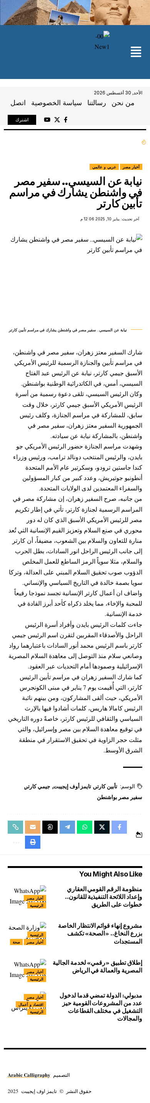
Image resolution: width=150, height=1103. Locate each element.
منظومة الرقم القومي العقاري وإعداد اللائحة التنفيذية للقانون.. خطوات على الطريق (103, 897)
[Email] (32, 827)
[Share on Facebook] (119, 827)
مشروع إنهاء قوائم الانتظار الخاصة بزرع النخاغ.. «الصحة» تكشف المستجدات (100, 933)
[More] (15, 842)
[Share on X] (102, 827)
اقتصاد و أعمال (30, 1004)
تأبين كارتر (105, 786)
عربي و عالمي (104, 167)
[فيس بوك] (65, 120)
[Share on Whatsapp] (84, 827)
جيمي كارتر (37, 786)
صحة (16, 942)
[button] (136, 53)
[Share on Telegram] (67, 827)
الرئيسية (36, 905)
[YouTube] (47, 120)
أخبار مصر (131, 167)
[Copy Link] (15, 827)
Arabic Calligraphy (29, 1074)
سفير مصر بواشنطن (119, 797)
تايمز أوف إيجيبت (72, 786)
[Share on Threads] (50, 827)
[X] (57, 120)
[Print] (32, 842)
